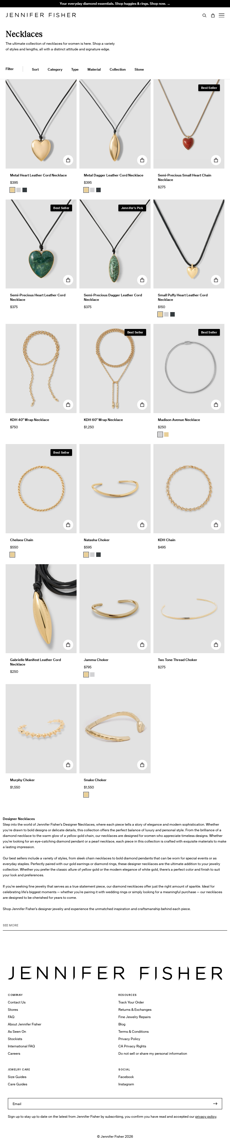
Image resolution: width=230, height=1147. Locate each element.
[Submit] (215, 1103)
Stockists (15, 1039)
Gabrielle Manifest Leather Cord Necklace (35, 662)
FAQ (11, 1017)
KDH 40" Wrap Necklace (29, 420)
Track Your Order (131, 1002)
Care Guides (17, 1084)
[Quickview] (68, 160)
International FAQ (21, 1046)
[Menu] (221, 15)
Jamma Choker (96, 660)
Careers (14, 1053)
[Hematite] (24, 190)
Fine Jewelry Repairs (134, 1017)
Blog (121, 1024)
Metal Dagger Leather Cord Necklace (113, 175)
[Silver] (18, 190)
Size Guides (17, 1077)
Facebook (126, 1077)
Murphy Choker (22, 780)
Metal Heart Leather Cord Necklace (38, 175)
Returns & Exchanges (134, 1009)
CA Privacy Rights (132, 1046)
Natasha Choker (97, 540)
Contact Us (17, 1002)
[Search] (204, 15)
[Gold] (12, 190)
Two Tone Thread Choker (177, 660)
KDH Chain (166, 540)
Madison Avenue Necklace (179, 420)
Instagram (126, 1084)
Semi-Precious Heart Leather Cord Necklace (37, 297)
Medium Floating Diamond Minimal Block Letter (85, 8)
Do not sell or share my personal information (152, 1053)
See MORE (10, 925)
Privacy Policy (129, 1039)
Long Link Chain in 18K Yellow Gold (85, 17)
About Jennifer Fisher (24, 1024)
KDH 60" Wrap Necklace (103, 420)
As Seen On (17, 1031)
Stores (13, 1009)
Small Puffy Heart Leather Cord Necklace (183, 297)
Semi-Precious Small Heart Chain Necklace (184, 177)
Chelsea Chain (21, 540)
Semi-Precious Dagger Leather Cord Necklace (113, 297)
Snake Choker (95, 780)
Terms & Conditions (133, 1031)
